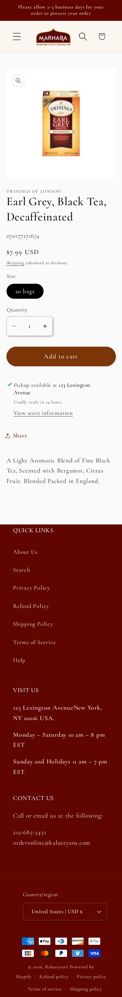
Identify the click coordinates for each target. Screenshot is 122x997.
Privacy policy (91, 976)
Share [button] (20, 435)
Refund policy (54, 976)
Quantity (17, 309)
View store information (43, 412)
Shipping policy (86, 989)
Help (19, 660)
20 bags (25, 291)
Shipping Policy (33, 623)
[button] (16, 36)
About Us (25, 551)
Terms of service (45, 989)
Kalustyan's (57, 967)
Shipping (15, 262)
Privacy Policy (31, 587)
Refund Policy (31, 606)
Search (21, 569)
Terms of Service (34, 642)
